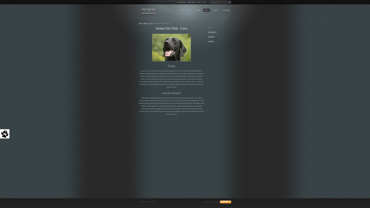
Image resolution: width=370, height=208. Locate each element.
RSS (199, 2)
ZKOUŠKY (211, 37)
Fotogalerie (226, 10)
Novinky (197, 10)
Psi (151, 23)
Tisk (205, 2)
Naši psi (206, 10)
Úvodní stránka (181, 2)
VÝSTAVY (211, 41)
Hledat (229, 2)
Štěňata (215, 10)
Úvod (181, 10)
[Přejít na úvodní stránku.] (149, 11)
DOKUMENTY (212, 32)
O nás (189, 10)
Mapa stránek (192, 2)
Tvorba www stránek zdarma (211, 202)
